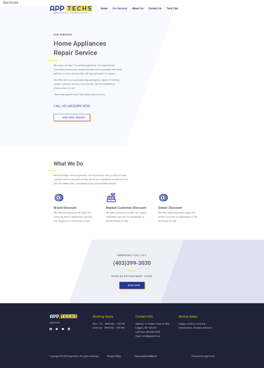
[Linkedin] (69, 329)
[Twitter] (57, 329)
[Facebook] (51, 329)
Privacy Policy (120, 356)
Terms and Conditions (145, 356)
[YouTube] (63, 329)
